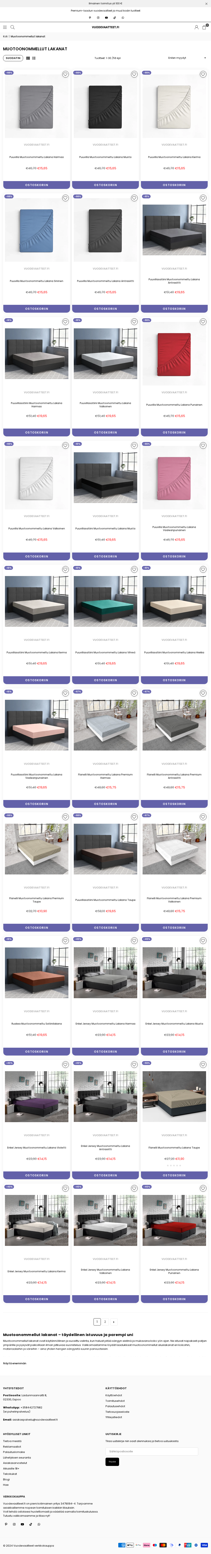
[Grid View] (28, 58)
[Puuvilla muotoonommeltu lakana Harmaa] (36, 106)
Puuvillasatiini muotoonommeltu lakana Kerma (37, 652)
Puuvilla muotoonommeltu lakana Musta (105, 157)
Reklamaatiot (12, 1447)
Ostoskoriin (36, 185)
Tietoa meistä (12, 1441)
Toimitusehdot (115, 1401)
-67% (78, 691)
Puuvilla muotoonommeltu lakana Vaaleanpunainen (174, 528)
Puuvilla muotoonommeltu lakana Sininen (36, 281)
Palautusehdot (115, 1406)
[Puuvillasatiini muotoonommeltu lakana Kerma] (36, 601)
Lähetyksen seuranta (17, 1458)
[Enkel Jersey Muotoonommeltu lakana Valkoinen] (105, 1220)
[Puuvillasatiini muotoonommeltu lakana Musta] (105, 478)
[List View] (34, 58)
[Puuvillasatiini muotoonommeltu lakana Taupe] (105, 849)
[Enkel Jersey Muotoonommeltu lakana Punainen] (174, 1220)
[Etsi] (12, 27)
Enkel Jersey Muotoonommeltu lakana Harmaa (105, 1023)
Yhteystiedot (114, 1417)
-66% (9, 72)
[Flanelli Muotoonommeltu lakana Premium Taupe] (36, 849)
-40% (78, 939)
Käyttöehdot (114, 1395)
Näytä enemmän (14, 1363)
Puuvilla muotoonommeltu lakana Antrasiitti (105, 281)
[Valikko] (5, 27)
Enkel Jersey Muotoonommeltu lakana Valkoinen (105, 1271)
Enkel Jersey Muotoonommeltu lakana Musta (174, 1023)
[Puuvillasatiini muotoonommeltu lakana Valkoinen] (105, 354)
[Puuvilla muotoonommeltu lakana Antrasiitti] (105, 230)
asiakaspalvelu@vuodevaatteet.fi (35, 1420)
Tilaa (112, 1461)
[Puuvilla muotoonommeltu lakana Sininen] (36, 230)
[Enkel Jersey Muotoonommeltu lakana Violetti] (36, 1097)
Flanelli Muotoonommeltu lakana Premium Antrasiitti (174, 776)
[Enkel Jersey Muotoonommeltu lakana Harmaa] (105, 973)
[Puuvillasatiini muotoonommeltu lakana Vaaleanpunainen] (36, 725)
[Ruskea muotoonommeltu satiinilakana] (36, 973)
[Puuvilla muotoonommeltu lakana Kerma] (174, 106)
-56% (146, 1063)
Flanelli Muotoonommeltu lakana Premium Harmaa (105, 776)
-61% (146, 196)
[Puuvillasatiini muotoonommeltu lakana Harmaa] (36, 354)
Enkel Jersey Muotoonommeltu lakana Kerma (37, 1271)
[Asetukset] (196, 27)
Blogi (6, 1479)
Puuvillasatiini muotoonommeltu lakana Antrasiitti (174, 281)
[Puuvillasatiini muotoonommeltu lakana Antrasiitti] (174, 230)
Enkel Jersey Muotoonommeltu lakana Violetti (36, 1147)
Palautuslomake (14, 1452)
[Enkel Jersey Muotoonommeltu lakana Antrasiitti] (105, 1097)
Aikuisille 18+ (11, 1468)
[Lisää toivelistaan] (65, 74)
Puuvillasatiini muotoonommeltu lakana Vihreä (105, 652)
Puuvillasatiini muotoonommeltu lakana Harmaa (36, 404)
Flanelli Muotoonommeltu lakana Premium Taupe (36, 900)
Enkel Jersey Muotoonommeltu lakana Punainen (174, 1271)
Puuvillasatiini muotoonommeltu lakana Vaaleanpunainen (36, 776)
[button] (204, 27)
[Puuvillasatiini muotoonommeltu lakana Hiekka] (174, 601)
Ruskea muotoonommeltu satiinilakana (37, 1023)
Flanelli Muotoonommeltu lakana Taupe (174, 1147)
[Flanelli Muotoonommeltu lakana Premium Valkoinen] (174, 849)
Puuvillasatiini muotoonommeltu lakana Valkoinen (105, 404)
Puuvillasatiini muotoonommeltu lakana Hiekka (174, 652)
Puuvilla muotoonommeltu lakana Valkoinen (36, 528)
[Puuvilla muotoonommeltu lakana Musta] (105, 106)
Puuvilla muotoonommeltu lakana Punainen (174, 404)
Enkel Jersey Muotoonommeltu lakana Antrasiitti (105, 1147)
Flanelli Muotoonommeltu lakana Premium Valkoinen (174, 900)
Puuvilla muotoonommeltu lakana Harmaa (36, 157)
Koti (5, 36)
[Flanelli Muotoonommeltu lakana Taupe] (174, 1097)
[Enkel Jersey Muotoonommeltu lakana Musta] (174, 973)
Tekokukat (10, 1474)
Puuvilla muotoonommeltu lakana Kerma (174, 157)
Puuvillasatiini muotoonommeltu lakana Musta (105, 528)
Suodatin (13, 58)
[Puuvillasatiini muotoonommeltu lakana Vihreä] (105, 601)
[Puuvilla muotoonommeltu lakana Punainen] (174, 354)
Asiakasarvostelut (15, 1463)
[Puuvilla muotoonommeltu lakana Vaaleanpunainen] (174, 478)
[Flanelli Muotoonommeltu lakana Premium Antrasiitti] (174, 725)
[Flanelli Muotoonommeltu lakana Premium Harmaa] (105, 725)
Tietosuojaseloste (117, 1412)
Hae (6, 1485)
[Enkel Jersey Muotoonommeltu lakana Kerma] (36, 1220)
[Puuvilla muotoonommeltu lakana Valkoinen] (36, 478)
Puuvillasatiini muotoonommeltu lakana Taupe (105, 900)
